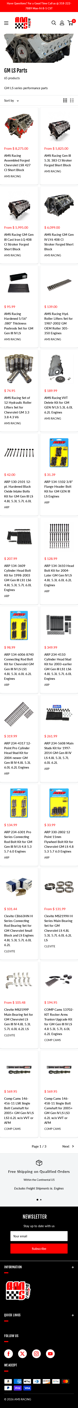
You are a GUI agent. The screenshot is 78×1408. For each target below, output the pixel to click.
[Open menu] (6, 23)
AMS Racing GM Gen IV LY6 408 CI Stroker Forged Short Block (59, 242)
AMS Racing (12, 176)
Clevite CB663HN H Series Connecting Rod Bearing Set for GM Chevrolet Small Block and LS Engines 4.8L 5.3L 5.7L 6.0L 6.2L (19, 930)
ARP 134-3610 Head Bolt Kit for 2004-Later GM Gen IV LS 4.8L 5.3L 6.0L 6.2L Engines (59, 575)
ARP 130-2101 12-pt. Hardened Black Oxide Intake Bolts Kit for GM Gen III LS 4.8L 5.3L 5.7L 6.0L (18, 491)
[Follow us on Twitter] (23, 1353)
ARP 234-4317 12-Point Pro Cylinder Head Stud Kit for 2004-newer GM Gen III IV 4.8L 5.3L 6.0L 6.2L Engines (17, 755)
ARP (6, 507)
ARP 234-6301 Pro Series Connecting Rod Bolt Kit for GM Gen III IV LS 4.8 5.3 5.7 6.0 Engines (18, 841)
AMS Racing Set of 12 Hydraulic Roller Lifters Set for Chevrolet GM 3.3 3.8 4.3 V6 (18, 407)
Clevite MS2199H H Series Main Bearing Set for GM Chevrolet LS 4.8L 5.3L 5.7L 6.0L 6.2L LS (58, 928)
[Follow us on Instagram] (37, 1353)
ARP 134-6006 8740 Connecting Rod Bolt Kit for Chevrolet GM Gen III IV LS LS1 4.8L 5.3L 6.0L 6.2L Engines (19, 666)
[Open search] (54, 23)
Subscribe (39, 1248)
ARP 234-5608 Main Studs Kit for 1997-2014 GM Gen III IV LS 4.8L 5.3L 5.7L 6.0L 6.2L (58, 752)
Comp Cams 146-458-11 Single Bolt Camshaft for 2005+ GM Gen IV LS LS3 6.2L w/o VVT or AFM (58, 1110)
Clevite (9, 951)
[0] (70, 22)
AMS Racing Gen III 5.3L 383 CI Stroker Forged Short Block (58, 160)
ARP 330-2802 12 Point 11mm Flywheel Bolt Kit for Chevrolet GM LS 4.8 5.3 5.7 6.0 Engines (59, 841)
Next (65, 1146)
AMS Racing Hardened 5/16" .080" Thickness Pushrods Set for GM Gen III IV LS (18, 323)
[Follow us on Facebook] (9, 1353)
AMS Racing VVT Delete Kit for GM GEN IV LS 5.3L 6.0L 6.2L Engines (58, 405)
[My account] (62, 23)
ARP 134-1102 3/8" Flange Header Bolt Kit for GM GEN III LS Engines (58, 489)
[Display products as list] (72, 100)
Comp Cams (52, 1040)
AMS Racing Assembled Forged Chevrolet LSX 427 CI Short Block (17, 163)
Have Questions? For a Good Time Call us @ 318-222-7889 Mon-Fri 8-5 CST (39, 6)
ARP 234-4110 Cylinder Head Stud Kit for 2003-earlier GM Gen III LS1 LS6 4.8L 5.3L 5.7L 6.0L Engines (58, 666)
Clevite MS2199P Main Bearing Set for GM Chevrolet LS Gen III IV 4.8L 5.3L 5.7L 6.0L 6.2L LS (18, 1019)
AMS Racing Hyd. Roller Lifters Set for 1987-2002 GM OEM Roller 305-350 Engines (58, 323)
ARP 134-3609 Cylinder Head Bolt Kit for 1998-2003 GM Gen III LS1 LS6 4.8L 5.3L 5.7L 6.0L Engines (18, 578)
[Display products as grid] (65, 100)
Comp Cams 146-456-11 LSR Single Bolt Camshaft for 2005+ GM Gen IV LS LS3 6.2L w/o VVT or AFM (19, 1110)
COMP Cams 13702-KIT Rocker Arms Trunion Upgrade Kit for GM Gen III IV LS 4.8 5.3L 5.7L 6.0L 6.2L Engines (59, 1021)
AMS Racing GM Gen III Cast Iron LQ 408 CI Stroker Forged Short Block (18, 242)
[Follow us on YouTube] (51, 1353)
